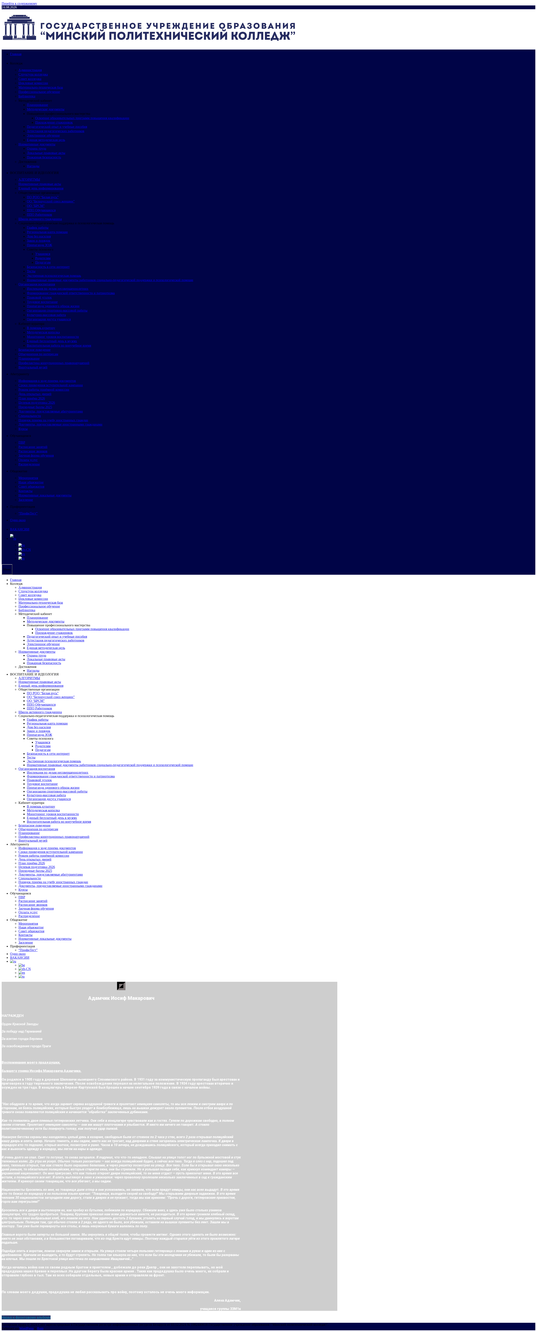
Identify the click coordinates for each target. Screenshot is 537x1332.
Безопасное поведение (34, 349)
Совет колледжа (29, 79)
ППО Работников (39, 214)
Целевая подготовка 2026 (36, 402)
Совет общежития (31, 486)
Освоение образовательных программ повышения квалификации (82, 118)
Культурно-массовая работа (46, 315)
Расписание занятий (32, 447)
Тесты (31, 271)
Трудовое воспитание (42, 302)
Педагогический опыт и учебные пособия (57, 126)
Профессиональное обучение (39, 92)
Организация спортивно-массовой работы (57, 310)
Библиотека (26, 96)
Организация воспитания (36, 284)
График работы (37, 227)
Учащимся (42, 254)
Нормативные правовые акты (39, 184)
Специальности (29, 416)
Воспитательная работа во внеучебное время (59, 345)
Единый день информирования (40, 188)
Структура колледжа (33, 74)
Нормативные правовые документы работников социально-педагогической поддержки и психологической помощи (110, 280)
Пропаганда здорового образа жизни (53, 306)
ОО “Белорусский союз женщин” (51, 201)
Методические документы (45, 109)
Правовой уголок (39, 297)
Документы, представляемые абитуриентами (50, 411)
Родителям (43, 258)
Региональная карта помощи (47, 232)
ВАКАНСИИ (19, 529)
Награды (33, 166)
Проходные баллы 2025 (35, 407)
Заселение (25, 499)
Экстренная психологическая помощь (54, 275)
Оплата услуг (28, 460)
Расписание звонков (32, 451)
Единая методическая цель (46, 140)
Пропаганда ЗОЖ (39, 245)
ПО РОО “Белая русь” (43, 197)
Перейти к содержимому (19, 3)
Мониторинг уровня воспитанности (53, 336)
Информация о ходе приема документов (47, 381)
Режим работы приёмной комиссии (43, 389)
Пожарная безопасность (44, 157)
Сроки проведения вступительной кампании (50, 385)
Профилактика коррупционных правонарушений (53, 363)
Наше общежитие (31, 482)
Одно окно (18, 520)
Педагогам (43, 262)
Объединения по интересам (38, 354)
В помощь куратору (41, 328)
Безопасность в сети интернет (48, 267)
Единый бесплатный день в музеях (52, 341)
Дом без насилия (39, 236)
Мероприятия (28, 478)
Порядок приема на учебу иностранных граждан (53, 420)
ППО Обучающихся (41, 210)
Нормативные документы (36, 144)
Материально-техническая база (40, 87)
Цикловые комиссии (33, 83)
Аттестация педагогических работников (55, 131)
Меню (7, 569)
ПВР (21, 442)
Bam (40, 1328)
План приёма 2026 (31, 398)
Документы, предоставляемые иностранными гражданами (60, 424)
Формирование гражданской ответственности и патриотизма (71, 293)
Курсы (23, 429)
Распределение (29, 464)
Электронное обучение (43, 135)
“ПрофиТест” (28, 513)
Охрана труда (36, 148)
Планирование (37, 105)
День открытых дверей (34, 394)
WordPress (26, 1328)
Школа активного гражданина (40, 219)
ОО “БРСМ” (36, 206)
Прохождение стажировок (54, 122)
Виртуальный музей (32, 367)
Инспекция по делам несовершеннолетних (57, 288)
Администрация (30, 70)
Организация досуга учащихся (49, 319)
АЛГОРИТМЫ (29, 179)
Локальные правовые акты (46, 153)
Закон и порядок (38, 240)
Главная (15, 54)
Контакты (25, 491)
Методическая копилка (43, 332)
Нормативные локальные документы (45, 495)
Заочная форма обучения (36, 455)
